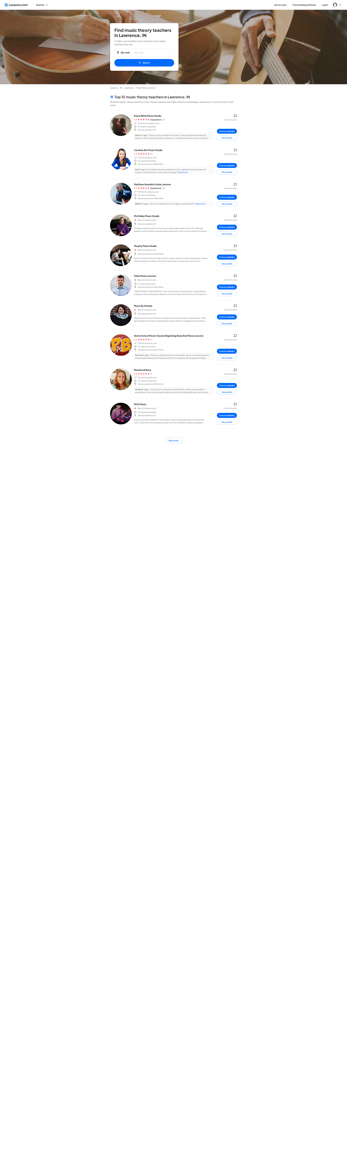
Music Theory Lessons (145, 88)
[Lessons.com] (16, 5)
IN (121, 88)
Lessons (113, 88)
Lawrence (129, 88)
